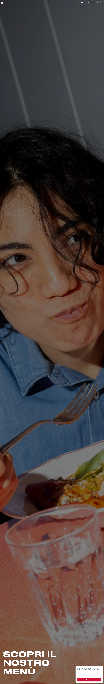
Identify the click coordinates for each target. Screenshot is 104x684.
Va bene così (89, 679)
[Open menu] (101, 2)
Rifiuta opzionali (89, 676)
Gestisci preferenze (82, 673)
